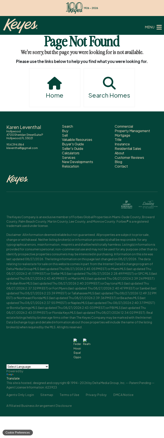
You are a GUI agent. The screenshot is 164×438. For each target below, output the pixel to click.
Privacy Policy (96, 395)
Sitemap (46, 395)
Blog (118, 161)
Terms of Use (69, 395)
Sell (64, 135)
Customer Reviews (129, 157)
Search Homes (109, 95)
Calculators (70, 153)
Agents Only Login (20, 395)
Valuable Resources (77, 139)
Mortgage (122, 135)
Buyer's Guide (73, 144)
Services (68, 157)
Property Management (132, 130)
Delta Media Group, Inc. (108, 383)
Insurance (122, 144)
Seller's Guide (72, 148)
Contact (121, 166)
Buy (65, 130)
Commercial (124, 126)
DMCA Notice (123, 395)
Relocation (70, 166)
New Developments (77, 161)
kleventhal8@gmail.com (22, 148)
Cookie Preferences (18, 432)
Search (67, 126)
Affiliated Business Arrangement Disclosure (39, 405)
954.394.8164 (15, 144)
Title (118, 139)
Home (54, 95)
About (119, 153)
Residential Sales (128, 148)
